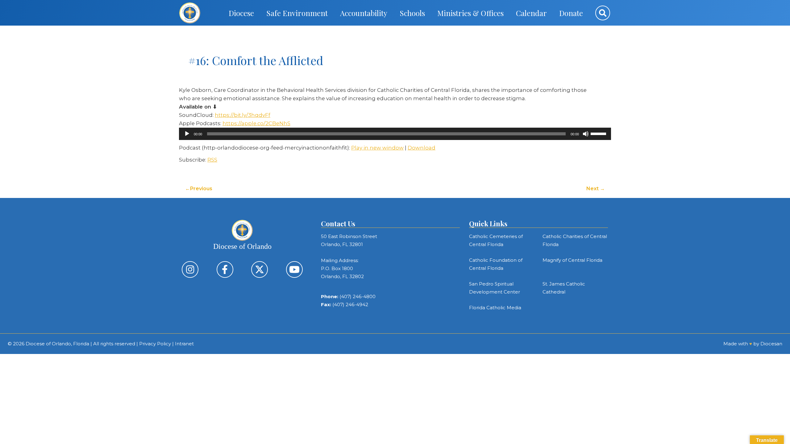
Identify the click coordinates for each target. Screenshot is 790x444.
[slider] (599, 133)
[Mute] (586, 134)
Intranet (184, 344)
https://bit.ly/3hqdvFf (242, 115)
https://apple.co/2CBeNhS (256, 123)
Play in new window (377, 148)
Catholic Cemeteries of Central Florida (496, 240)
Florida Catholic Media (495, 307)
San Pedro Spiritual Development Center (494, 288)
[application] (395, 134)
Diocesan (771, 344)
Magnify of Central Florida (572, 260)
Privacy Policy (155, 344)
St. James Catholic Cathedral (564, 288)
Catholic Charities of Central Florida (575, 240)
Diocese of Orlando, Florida (57, 344)
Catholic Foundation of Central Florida (495, 264)
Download (421, 148)
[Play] (187, 134)
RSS (212, 160)
